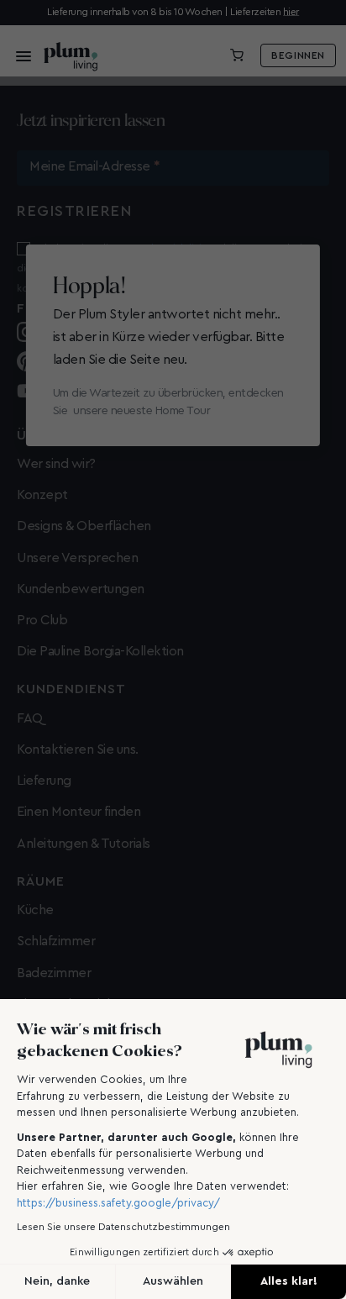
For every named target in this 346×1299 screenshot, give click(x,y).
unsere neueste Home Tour (141, 411)
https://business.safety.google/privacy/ (118, 1202)
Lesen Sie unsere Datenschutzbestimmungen (123, 1227)
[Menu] (18, 55)
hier (291, 12)
